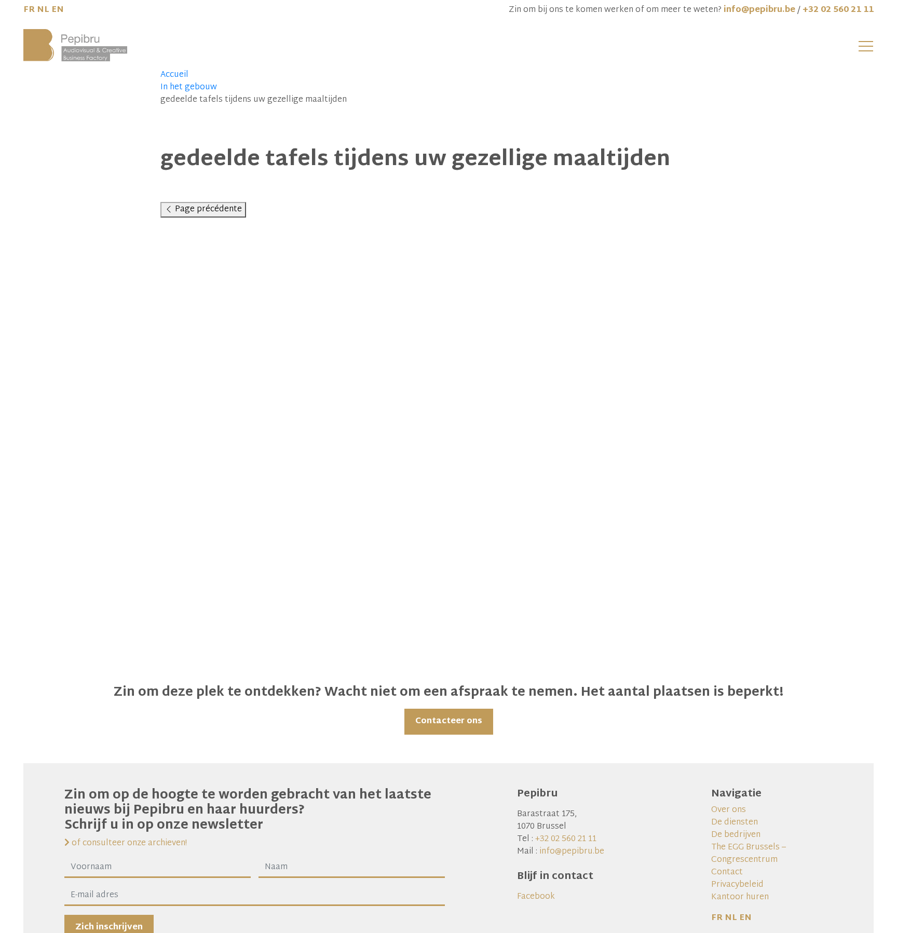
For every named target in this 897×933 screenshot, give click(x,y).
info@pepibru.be (759, 10)
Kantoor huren (740, 897)
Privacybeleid (737, 885)
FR (29, 10)
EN (57, 10)
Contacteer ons (448, 721)
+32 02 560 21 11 (838, 10)
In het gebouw (188, 87)
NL (43, 10)
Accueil (174, 75)
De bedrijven (735, 835)
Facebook (536, 896)
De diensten (734, 822)
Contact (727, 872)
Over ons (728, 810)
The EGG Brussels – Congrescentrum (748, 854)
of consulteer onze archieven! (128, 843)
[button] (866, 45)
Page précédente (207, 209)
